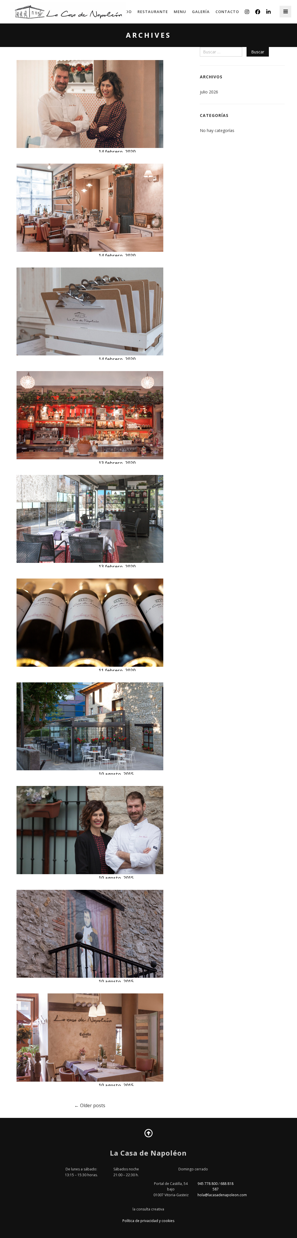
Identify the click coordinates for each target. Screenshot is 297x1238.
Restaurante (152, 11)
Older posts (92, 1105)
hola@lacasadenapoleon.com (222, 1194)
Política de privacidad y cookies (148, 1220)
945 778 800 (208, 1183)
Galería (201, 11)
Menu (180, 11)
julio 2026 (209, 92)
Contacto (227, 11)
